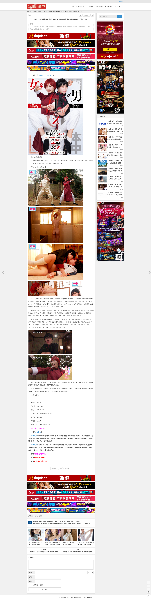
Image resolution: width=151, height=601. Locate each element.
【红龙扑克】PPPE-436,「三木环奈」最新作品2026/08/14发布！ (69, 544)
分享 (67, 468)
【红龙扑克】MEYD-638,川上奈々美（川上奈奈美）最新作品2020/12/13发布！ (114, 187)
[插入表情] (88, 572)
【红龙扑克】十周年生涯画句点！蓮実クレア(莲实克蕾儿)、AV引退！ (114, 195)
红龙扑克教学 (89, 6)
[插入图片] (92, 572)
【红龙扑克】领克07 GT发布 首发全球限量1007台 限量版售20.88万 (114, 171)
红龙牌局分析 (99, 6)
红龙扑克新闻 (80, 6)
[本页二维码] (148, 595)
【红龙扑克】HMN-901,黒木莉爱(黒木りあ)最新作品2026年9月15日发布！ (86, 544)
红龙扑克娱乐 (36, 11)
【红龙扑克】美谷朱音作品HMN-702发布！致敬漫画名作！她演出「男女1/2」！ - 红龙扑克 (65, 523)
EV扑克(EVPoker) (39, 428)
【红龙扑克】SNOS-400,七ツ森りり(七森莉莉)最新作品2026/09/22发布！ (52, 544)
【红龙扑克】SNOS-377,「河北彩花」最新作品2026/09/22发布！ (35, 544)
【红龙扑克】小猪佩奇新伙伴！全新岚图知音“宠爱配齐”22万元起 (114, 163)
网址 (30, 581)
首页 (73, 6)
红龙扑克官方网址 (40, 454)
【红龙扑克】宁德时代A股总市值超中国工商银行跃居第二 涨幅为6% (114, 123)
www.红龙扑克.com (45, 75)
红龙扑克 (34, 445)
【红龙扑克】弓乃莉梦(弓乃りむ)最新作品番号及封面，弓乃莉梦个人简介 (114, 179)
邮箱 (31, 577)
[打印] (80, 15)
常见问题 (117, 6)
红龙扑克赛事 (109, 6)
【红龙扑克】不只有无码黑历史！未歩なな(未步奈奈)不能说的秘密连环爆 (114, 155)
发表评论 (87, 15)
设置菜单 (121, 1)
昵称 (31, 573)
